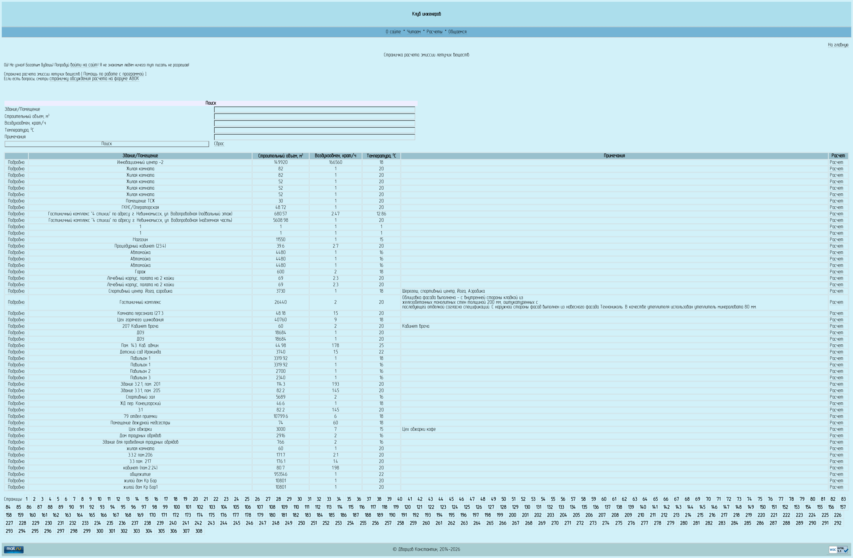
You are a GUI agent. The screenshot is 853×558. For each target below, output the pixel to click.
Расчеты (434, 32)
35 (349, 499)
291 (825, 523)
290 (812, 523)
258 (400, 523)
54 (543, 499)
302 (124, 531)
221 (774, 515)
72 (728, 499)
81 (823, 499)
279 (670, 523)
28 (278, 499)
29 (289, 499)
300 (99, 531)
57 (573, 499)
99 (165, 507)
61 (614, 499)
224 (812, 515)
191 (404, 515)
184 (320, 515)
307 (186, 531)
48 (482, 499)
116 (362, 507)
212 (664, 515)
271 (567, 523)
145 (702, 507)
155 (820, 507)
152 (785, 507)
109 (284, 507)
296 (48, 531)
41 (410, 499)
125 (467, 507)
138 (619, 507)
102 (200, 507)
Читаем (414, 32)
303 (136, 531)
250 (301, 523)
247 (262, 523)
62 (624, 499)
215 (700, 515)
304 (148, 531)
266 (502, 523)
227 (9, 523)
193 (428, 515)
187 (356, 515)
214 (688, 515)
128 (503, 507)
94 (112, 507)
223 (799, 515)
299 (87, 531)
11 (108, 499)
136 (596, 507)
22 (215, 499)
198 (487, 515)
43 (430, 499)
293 (9, 531)
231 (61, 523)
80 (812, 499)
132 (550, 507)
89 (60, 507)
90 (71, 507)
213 (676, 515)
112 (318, 507)
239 (160, 523)
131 (538, 507)
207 (602, 515)
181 (284, 515)
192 (416, 515)
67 (676, 499)
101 (188, 507)
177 (236, 515)
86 (29, 507)
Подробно (16, 162)
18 (175, 499)
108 (272, 507)
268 (528, 523)
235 (110, 523)
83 (843, 499)
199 (500, 515)
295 (35, 531)
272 (580, 523)
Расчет (836, 162)
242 (198, 523)
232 (72, 523)
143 (678, 507)
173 (188, 515)
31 (309, 499)
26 (257, 499)
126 (479, 507)
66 (666, 499)
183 (308, 515)
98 (154, 507)
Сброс (219, 144)
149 (750, 507)
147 (726, 507)
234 (97, 523)
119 (396, 507)
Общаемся (457, 32)
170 (152, 515)
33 (329, 499)
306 (173, 531)
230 (48, 523)
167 (116, 515)
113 (328, 507)
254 (350, 523)
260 (426, 523)
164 (80, 515)
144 (690, 507)
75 (760, 499)
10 (100, 499)
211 (653, 515)
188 (368, 515)
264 (477, 523)
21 (206, 499)
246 (249, 523)
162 (56, 515)
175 (212, 515)
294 (22, 531)
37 (369, 499)
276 (631, 523)
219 (748, 515)
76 (770, 499)
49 (493, 499)
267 (515, 523)
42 (420, 499)
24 (236, 499)
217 (724, 515)
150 (763, 507)
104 (224, 507)
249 (288, 523)
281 (696, 523)
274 (606, 523)
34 (339, 499)
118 (384, 507)
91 (82, 507)
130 (527, 507)
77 (781, 499)
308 (198, 531)
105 (236, 507)
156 (831, 507)
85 (18, 507)
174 (200, 515)
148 (738, 507)
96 (133, 507)
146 (714, 507)
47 (472, 499)
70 (708, 499)
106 (248, 507)
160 (32, 515)
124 (455, 507)
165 (92, 515)
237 (135, 523)
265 (489, 523)
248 (275, 523)
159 (21, 515)
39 (389, 499)
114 (340, 507)
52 (523, 499)
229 (35, 523)
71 (719, 499)
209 (628, 515)
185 (332, 515)
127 (491, 507)
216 (712, 515)
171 (164, 515)
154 (808, 507)
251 (314, 523)
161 (44, 515)
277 (644, 523)
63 (635, 499)
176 (223, 515)
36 (359, 499)
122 (431, 507)
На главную (838, 45)
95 (123, 507)
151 (774, 507)
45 (451, 499)
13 (128, 499)
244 (223, 523)
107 (260, 507)
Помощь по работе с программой (113, 74)
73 (739, 499)
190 (392, 515)
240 (173, 523)
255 (363, 523)
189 (380, 515)
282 (709, 523)
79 (802, 499)
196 (463, 515)
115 (350, 507)
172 (176, 515)
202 (538, 515)
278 (657, 523)
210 (641, 515)
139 (631, 507)
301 (112, 531)
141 (655, 507)
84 (8, 507)
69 (697, 499)
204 (563, 515)
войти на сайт (83, 65)
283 (721, 523)
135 (584, 507)
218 (736, 515)
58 (583, 499)
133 (561, 507)
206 (589, 515)
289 (799, 523)
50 (504, 499)
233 (85, 523)
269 (542, 523)
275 (618, 523)
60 (604, 499)
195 (451, 515)
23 (226, 499)
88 (50, 507)
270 (555, 523)
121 (419, 507)
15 (146, 499)
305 (161, 531)
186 (343, 515)
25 (247, 499)
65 (655, 499)
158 (9, 515)
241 (185, 523)
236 (122, 523)
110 (296, 507)
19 (185, 499)
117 (373, 507)
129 (515, 507)
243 (211, 523)
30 (299, 499)
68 (687, 499)
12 (118, 499)
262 (451, 523)
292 (837, 523)
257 (388, 523)
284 (734, 523)
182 (296, 515)
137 (608, 507)
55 (553, 499)
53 (533, 499)
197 (475, 515)
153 (796, 507)
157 (843, 507)
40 (399, 499)
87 (39, 507)
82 (833, 499)
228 (22, 523)
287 (773, 523)
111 (307, 507)
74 (749, 499)
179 (260, 515)
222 (786, 515)
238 (147, 523)
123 (443, 507)
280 (684, 523)
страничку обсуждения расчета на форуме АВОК (94, 79)
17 (166, 499)
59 (594, 499)
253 (338, 523)
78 (791, 499)
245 (236, 523)
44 (440, 499)
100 (176, 507)
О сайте (393, 32)
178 (248, 515)
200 (512, 515)
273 (593, 523)
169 (140, 515)
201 (525, 515)
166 (103, 515)
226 (837, 515)
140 (643, 507)
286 (760, 523)
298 (74, 531)
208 (615, 515)
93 (102, 507)
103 (212, 507)
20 (195, 499)
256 (375, 523)
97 (144, 507)
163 (68, 515)
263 (464, 523)
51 (513, 499)
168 (128, 515)
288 (786, 523)
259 (413, 523)
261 (439, 523)
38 (379, 499)
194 (439, 515)
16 (156, 499)
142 (666, 507)
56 (563, 499)
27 (268, 499)
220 (761, 515)
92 (91, 507)
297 (60, 531)
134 (573, 507)
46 (461, 499)
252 (326, 523)
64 (645, 499)
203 (550, 515)
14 (137, 499)
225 (825, 515)
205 (576, 515)
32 (319, 499)
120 (407, 507)
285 (747, 523)
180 (272, 515)
